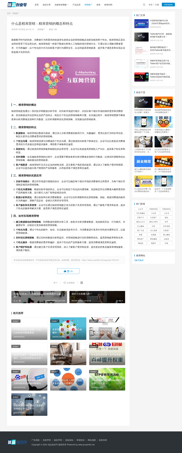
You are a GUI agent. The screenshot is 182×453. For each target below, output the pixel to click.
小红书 (166, 213)
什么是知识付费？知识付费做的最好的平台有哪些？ (142, 190)
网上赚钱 (166, 234)
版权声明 (58, 440)
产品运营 (76, 4)
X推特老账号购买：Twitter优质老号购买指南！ (160, 76)
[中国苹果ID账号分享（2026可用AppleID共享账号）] (141, 20)
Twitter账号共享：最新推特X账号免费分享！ (161, 35)
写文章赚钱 (140, 213)
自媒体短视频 (61, 4)
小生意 (153, 213)
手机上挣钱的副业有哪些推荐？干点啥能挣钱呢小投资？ (142, 130)
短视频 (153, 234)
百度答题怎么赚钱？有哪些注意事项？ (163, 130)
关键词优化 (153, 209)
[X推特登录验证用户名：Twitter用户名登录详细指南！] (141, 60)
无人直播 (153, 230)
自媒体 (166, 239)
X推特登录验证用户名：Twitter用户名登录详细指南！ (161, 63)
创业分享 (47, 4)
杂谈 (98, 4)
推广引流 (140, 230)
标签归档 (108, 4)
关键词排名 (166, 209)
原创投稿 (169, 4)
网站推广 (140, 239)
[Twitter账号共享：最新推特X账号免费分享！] (141, 34)
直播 (140, 234)
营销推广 (88, 4)
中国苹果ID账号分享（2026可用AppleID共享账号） (161, 23)
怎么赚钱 (140, 226)
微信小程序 (153, 221)
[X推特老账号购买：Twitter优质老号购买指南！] (141, 74)
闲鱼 (166, 243)
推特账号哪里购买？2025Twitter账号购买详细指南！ (161, 50)
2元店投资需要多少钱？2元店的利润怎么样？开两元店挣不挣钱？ (163, 150)
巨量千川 (140, 217)
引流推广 (153, 217)
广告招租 (36, 440)
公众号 (140, 209)
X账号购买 (139, 260)
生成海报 (70, 282)
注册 (157, 4)
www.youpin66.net (86, 444)
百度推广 (166, 230)
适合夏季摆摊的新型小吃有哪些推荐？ (163, 111)
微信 (166, 217)
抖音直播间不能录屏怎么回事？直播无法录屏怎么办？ (142, 111)
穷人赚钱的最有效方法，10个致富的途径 (163, 170)
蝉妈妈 (140, 243)
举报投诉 (80, 440)
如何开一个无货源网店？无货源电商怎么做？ (163, 190)
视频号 (153, 243)
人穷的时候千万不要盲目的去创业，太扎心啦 (142, 150)
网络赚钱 (153, 239)
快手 (166, 221)
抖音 (153, 226)
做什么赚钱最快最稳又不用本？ (142, 170)
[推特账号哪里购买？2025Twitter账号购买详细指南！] (141, 47)
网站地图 (92, 440)
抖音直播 (166, 226)
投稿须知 (69, 440)
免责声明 (47, 440)
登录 (151, 4)
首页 (37, 4)
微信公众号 (140, 221)
